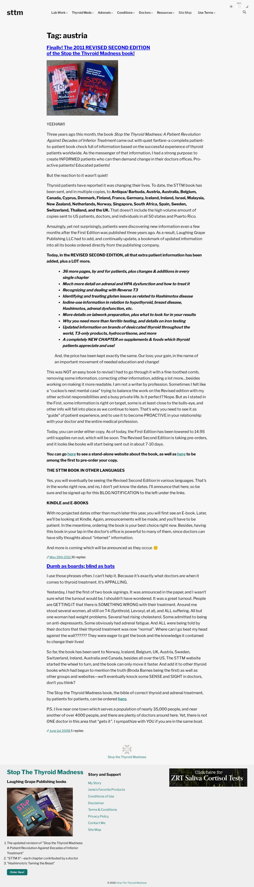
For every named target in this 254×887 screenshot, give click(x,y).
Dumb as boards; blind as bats (81, 566)
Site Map (185, 12)
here (71, 454)
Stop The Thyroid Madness (131, 882)
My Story (94, 783)
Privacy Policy (98, 816)
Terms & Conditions (102, 810)
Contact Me (96, 823)
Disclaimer (96, 803)
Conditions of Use (101, 796)
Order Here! (17, 872)
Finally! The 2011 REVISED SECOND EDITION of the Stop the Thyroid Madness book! (98, 50)
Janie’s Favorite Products (106, 789)
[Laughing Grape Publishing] (40, 835)
